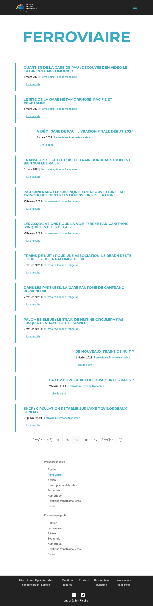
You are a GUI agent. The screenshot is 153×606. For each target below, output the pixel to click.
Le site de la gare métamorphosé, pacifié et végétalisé (68, 101)
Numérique (55, 495)
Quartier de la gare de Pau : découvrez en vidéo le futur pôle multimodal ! (75, 69)
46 (67, 439)
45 (57, 439)
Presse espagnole (55, 515)
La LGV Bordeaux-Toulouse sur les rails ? (91, 380)
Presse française (66, 76)
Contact (84, 580)
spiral (84, 600)
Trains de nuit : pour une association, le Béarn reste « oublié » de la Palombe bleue (78, 257)
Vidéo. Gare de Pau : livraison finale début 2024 (85, 131)
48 (86, 439)
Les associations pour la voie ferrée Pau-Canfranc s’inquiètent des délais (76, 225)
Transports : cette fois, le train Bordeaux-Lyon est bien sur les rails (77, 161)
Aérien (52, 479)
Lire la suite (33, 84)
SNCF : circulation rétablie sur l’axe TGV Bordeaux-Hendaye (76, 410)
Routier (52, 469)
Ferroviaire (47, 76)
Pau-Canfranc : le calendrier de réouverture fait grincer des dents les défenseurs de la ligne (74, 193)
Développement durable (62, 485)
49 (95, 439)
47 (76, 439)
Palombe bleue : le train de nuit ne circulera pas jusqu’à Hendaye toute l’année (73, 321)
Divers (52, 506)
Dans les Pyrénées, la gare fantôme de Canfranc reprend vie (74, 289)
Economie (54, 490)
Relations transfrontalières (64, 500)
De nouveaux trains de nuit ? (104, 351)
